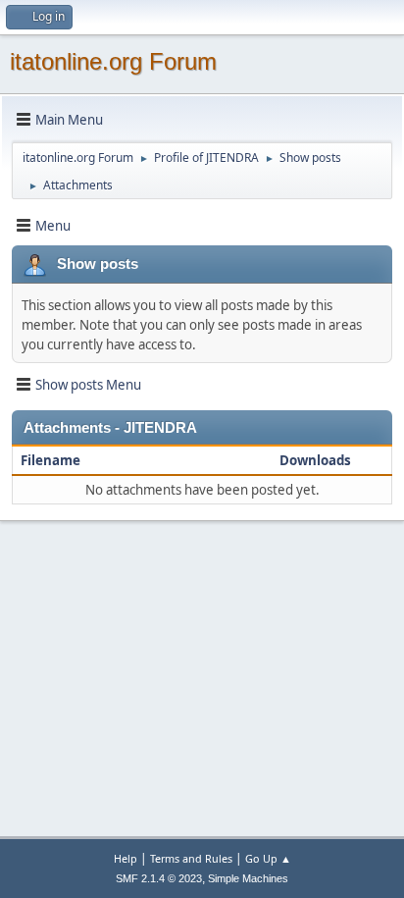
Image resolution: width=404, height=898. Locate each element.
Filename (52, 460)
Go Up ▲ (268, 858)
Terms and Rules (191, 858)
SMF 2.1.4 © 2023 (159, 878)
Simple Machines (248, 878)
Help (125, 858)
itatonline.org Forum (113, 61)
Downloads (315, 460)
